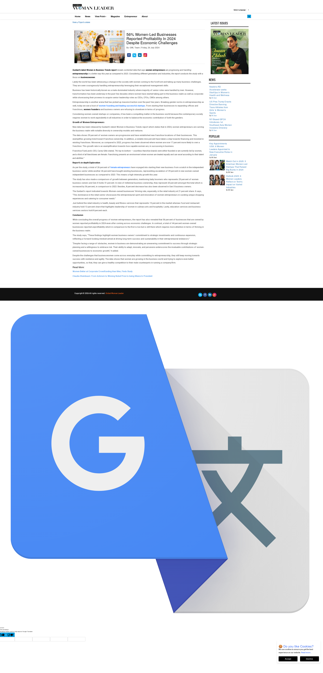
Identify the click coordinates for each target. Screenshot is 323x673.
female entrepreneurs (120, 167)
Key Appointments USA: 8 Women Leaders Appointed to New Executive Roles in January (220, 149)
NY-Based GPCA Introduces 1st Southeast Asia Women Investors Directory (220, 123)
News (87, 16)
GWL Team (214, 98)
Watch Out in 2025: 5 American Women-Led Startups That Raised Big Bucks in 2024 (236, 165)
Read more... (306, 653)
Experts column (84, 22)
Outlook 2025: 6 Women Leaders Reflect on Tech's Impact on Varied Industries (234, 182)
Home (77, 16)
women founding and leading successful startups (122, 106)
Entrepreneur (130, 16)
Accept (288, 658)
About (145, 16)
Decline (309, 658)
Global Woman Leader (114, 293)
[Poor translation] (10, 634)
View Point (100, 16)
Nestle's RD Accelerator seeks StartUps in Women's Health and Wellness (219, 91)
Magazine (115, 16)
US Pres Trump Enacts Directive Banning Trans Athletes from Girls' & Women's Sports (220, 107)
